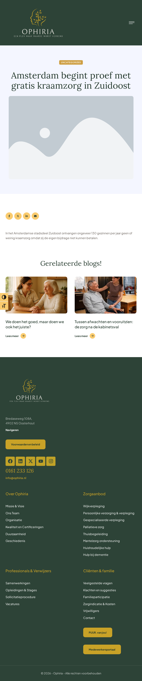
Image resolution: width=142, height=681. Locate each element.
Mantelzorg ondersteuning (101, 541)
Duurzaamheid (16, 534)
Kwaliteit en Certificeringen (24, 527)
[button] (73, 667)
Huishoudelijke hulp (97, 548)
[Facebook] (9, 216)
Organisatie (14, 520)
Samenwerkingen (18, 583)
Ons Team (12, 513)
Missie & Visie (15, 506)
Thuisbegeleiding (95, 534)
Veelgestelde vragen (97, 583)
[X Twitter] (18, 216)
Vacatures (12, 604)
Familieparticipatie (96, 597)
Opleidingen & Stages (21, 590)
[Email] (35, 216)
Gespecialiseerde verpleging (103, 520)
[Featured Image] (36, 295)
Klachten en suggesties (99, 590)
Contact (89, 618)
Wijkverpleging (94, 506)
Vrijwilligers (91, 611)
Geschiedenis (15, 541)
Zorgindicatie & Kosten (99, 604)
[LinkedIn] (26, 216)
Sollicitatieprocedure (21, 597)
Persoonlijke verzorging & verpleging (108, 513)
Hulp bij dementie (95, 555)
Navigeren (12, 430)
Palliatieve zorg (93, 527)
